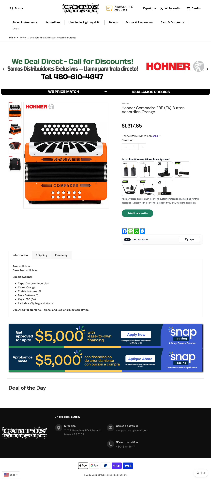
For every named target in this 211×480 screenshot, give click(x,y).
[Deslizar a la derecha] (207, 69)
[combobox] (11, 474)
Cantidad (127, 140)
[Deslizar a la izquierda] (3, 69)
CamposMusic (99, 474)
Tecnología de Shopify (116, 474)
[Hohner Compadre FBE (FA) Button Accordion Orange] (15, 110)
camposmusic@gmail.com (132, 430)
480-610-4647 (125, 446)
